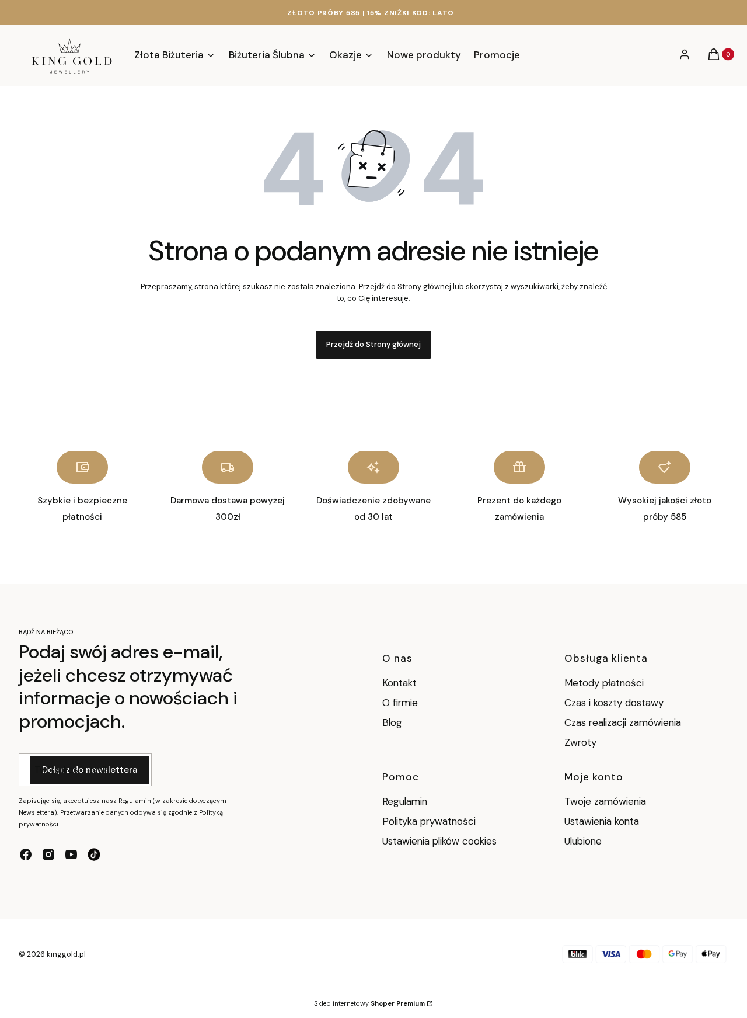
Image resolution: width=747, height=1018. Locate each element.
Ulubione (583, 841)
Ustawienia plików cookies (441, 841)
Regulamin (404, 801)
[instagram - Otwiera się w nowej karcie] (48, 854)
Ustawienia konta (601, 821)
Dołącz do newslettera (89, 770)
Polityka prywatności (429, 821)
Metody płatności (604, 682)
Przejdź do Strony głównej (373, 344)
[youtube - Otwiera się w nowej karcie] (71, 854)
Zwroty (580, 742)
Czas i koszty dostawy (614, 702)
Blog (392, 722)
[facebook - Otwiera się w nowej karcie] (26, 854)
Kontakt (399, 682)
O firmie (400, 702)
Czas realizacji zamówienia (622, 722)
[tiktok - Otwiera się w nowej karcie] (94, 854)
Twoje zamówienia (605, 801)
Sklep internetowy (369, 1003)
